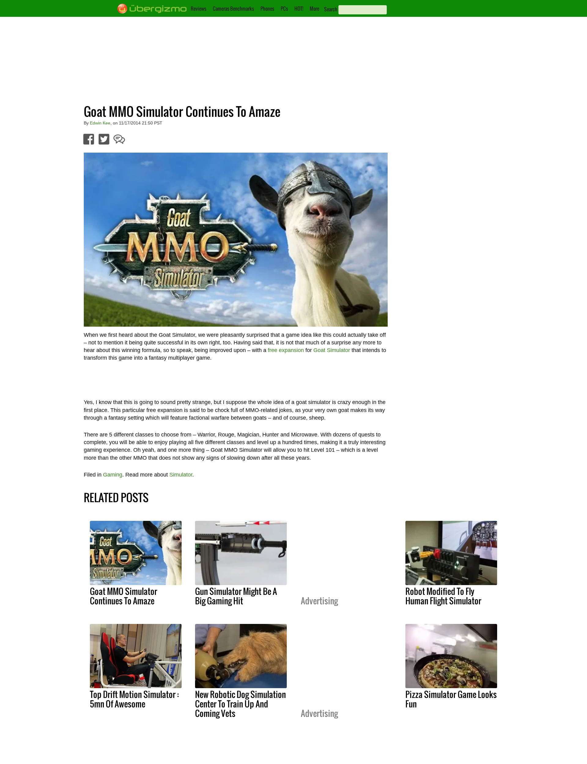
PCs (284, 8)
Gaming (112, 475)
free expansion (286, 350)
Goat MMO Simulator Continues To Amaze (123, 596)
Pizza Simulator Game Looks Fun (451, 699)
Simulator (180, 475)
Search (330, 9)
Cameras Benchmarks (233, 8)
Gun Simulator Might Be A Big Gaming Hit (236, 596)
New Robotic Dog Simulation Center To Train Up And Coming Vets (240, 703)
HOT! (298, 8)
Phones (267, 8)
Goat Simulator (331, 350)
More (314, 8)
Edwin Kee (100, 123)
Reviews (198, 8)
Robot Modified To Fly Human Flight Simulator (443, 596)
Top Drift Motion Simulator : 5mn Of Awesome (134, 699)
